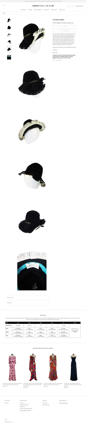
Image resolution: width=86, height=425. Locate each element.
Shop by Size (54, 9)
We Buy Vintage (46, 404)
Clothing (30, 9)
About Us (6, 403)
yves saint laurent (58, 20)
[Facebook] (56, 60)
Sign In (68, 6)
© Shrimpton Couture (8, 421)
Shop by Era (46, 9)
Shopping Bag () (79, 6)
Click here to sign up (63, 403)
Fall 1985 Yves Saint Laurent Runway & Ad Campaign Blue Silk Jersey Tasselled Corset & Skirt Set (73, 385)
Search (72, 6)
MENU (4, 13)
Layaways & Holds (10, 297)
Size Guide (45, 403)
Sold (64, 26)
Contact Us (22, 403)
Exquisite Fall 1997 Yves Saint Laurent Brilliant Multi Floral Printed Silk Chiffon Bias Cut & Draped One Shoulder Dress (32, 385)
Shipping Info (9, 302)
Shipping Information (24, 404)
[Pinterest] (60, 60)
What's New (23, 9)
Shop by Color (62, 9)
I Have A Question (64, 30)
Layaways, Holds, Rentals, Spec (26, 408)
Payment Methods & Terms (25, 410)
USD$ (4, 5)
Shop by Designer (37, 9)
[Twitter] (58, 60)
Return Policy (22, 406)
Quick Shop (12, 378)
